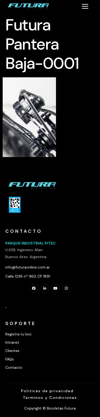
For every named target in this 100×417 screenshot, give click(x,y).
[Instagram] (66, 288)
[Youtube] (55, 288)
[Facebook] (33, 288)
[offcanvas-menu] (85, 6)
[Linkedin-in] (44, 288)
